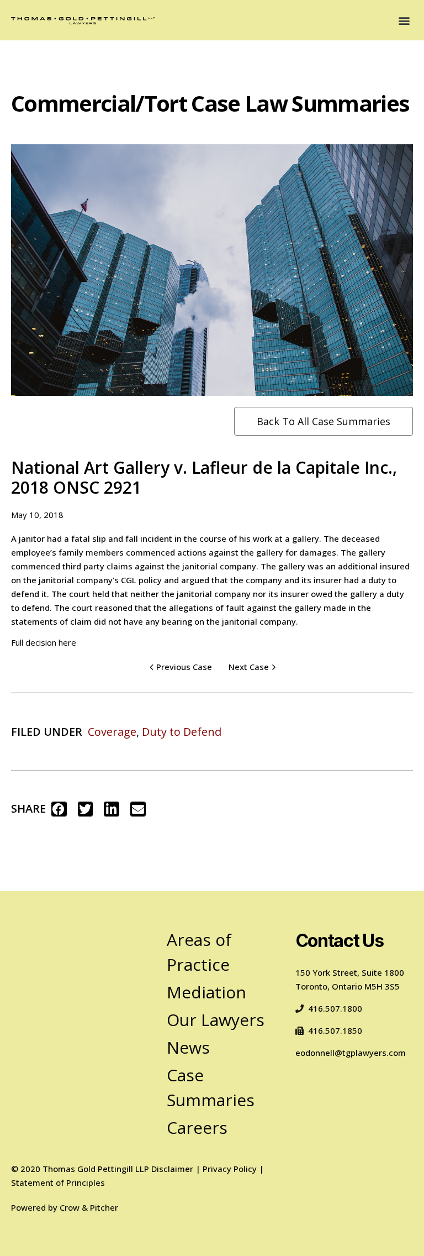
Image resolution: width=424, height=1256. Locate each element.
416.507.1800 (335, 1008)
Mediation (206, 992)
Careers (197, 1127)
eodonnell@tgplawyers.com (350, 1052)
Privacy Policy (230, 1168)
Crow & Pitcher (89, 1207)
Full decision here (43, 642)
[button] (404, 20)
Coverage (112, 731)
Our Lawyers (215, 1019)
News (188, 1047)
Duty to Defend (181, 731)
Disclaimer (172, 1168)
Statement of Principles (58, 1182)
